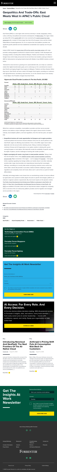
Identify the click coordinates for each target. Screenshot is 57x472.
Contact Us (45, 441)
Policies (31, 445)
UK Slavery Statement (35, 447)
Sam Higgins (8, 22)
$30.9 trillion (40, 36)
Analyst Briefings (7, 441)
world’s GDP (17, 38)
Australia (43, 159)
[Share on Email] (15, 28)
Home (4, 8)
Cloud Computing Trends (18, 220)
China (36, 159)
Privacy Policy (28, 465)
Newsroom (18, 441)
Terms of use (11, 465)
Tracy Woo (32, 352)
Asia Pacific (6, 220)
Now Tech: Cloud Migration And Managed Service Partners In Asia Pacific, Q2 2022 (24, 209)
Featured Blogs (11, 8)
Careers (18, 445)
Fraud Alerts (6, 447)
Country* (6, 281)
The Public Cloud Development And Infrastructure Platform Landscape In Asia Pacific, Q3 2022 (27, 207)
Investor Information (8, 445)
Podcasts (45, 445)
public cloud (40, 220)
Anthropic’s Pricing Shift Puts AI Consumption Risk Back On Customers (42, 345)
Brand (17, 447)
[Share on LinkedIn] (10, 28)
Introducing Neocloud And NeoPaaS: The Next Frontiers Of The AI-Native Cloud (15, 345)
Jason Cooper (47, 193)
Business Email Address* (9, 274)
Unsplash (52, 193)
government (30, 220)
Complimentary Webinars (33, 442)
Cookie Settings (45, 465)
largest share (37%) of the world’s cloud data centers (31, 50)
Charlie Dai (5, 352)
